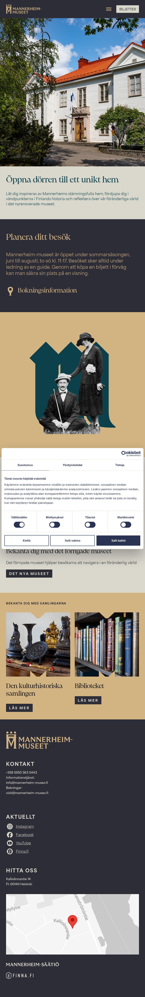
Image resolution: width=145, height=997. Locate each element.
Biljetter (127, 9)
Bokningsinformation (47, 291)
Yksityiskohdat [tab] (72, 465)
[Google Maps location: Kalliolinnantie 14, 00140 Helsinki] (72, 924)
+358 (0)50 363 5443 (22, 772)
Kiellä (26, 540)
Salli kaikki (118, 540)
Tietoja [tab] (119, 465)
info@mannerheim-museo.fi (27, 782)
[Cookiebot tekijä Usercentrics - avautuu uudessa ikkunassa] (124, 454)
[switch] (54, 525)
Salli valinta (72, 540)
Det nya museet (29, 573)
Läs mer (19, 707)
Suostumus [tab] (25, 465)
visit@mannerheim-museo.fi (27, 793)
